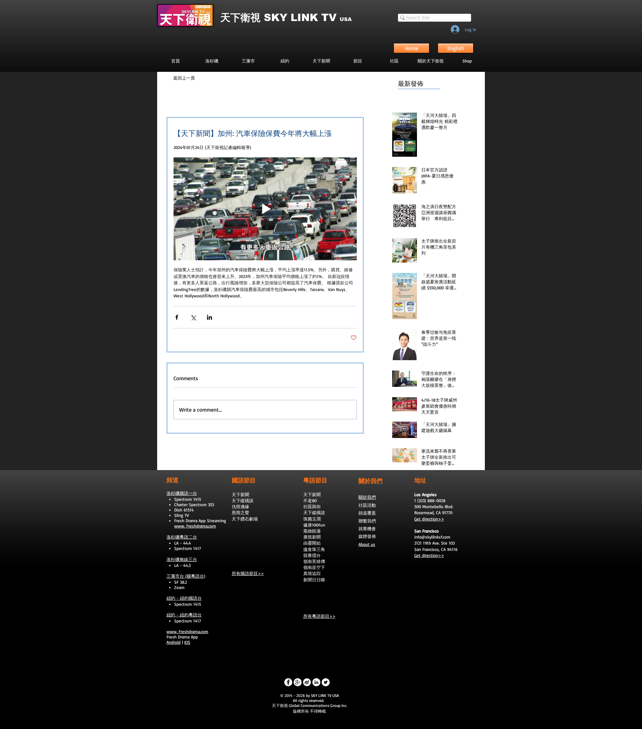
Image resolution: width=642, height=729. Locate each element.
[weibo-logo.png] (307, 682)
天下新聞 (240, 494)
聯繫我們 (367, 521)
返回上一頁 (184, 78)
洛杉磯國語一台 (182, 493)
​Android (174, 642)
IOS (187, 642)
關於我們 (367, 497)
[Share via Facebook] (177, 317)
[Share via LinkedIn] (209, 317)
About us (366, 544)
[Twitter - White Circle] (326, 682)
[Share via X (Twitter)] (193, 317)
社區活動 (367, 505)
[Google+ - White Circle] (298, 682)
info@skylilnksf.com (432, 537)
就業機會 (367, 528)
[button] (357, 60)
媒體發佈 (367, 536)
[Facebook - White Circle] (288, 682)
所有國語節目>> (248, 573)
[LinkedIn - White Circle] (316, 682)
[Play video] (265, 208)
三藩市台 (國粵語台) (186, 576)
